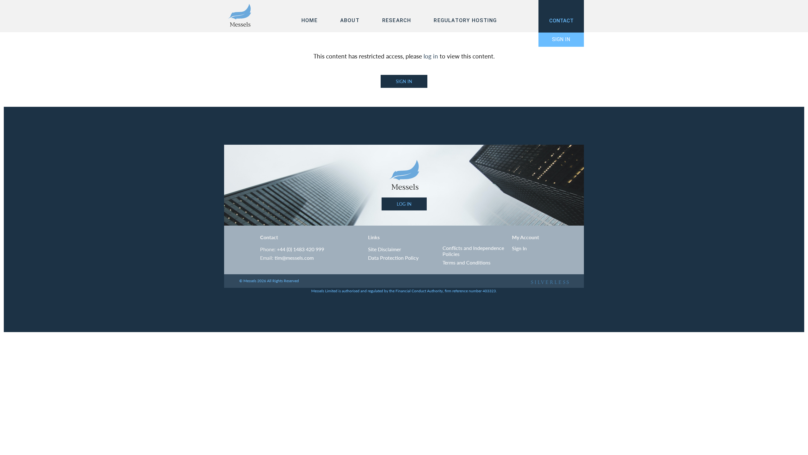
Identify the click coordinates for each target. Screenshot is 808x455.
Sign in (404, 81)
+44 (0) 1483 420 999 (300, 249)
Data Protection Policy (393, 258)
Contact (561, 21)
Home (309, 20)
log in (431, 56)
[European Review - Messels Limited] (239, 15)
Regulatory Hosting (465, 20)
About (349, 20)
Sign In (561, 39)
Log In (404, 204)
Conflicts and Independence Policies (473, 251)
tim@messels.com (294, 258)
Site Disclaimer (384, 249)
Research (396, 20)
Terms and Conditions (466, 263)
